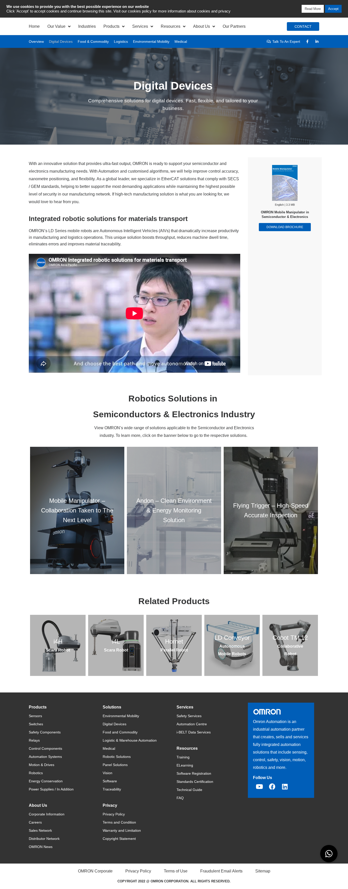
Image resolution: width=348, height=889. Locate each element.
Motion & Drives (41, 765)
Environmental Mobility (151, 41)
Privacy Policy (114, 814)
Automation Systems (45, 757)
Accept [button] (333, 9)
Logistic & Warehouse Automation (130, 740)
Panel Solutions (115, 765)
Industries (87, 26)
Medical (181, 41)
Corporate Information (46, 814)
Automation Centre (192, 724)
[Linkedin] (284, 786)
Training (183, 757)
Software (110, 781)
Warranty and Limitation (122, 830)
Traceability (112, 789)
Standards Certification (195, 782)
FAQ (180, 798)
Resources (170, 26)
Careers (35, 822)
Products (111, 26)
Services (140, 26)
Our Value (56, 26)
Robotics (36, 773)
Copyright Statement (119, 839)
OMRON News (40, 847)
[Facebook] (272, 786)
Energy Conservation (46, 781)
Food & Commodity (93, 41)
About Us (201, 26)
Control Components (45, 748)
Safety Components (45, 732)
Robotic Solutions (117, 757)
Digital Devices (61, 41)
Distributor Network (44, 839)
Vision (107, 773)
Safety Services (189, 716)
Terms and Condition (119, 822)
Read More (313, 9)
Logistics (121, 41)
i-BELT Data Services (194, 732)
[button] (329, 853)
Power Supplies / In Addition (51, 789)
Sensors (35, 716)
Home (34, 26)
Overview (36, 41)
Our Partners (234, 26)
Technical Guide (189, 790)
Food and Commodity (120, 732)
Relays (34, 740)
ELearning (185, 765)
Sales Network (40, 830)
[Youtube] (259, 786)
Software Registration (194, 773)
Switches (36, 724)
